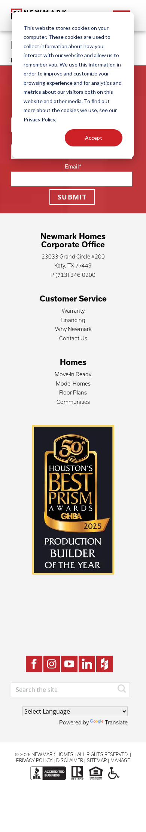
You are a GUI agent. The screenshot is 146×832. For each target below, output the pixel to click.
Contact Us (73, 338)
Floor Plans (73, 392)
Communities (73, 402)
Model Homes (73, 383)
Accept (93, 137)
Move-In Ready (73, 374)
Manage (120, 760)
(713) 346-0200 (75, 275)
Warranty (73, 310)
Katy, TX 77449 (73, 265)
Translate (116, 722)
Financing (73, 320)
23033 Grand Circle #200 (73, 256)
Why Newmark (73, 329)
